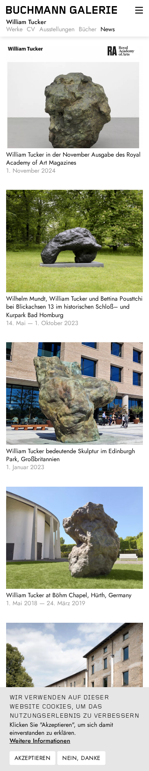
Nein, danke (81, 758)
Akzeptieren (32, 758)
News (107, 29)
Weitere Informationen (40, 740)
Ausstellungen (56, 29)
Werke (14, 29)
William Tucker (26, 22)
